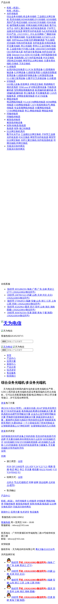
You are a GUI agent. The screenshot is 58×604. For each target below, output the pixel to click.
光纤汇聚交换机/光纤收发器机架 (30, 28)
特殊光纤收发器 (24, 43)
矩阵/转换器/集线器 (16, 125)
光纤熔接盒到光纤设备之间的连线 (18, 436)
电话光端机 (22, 22)
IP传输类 (11, 81)
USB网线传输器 (22, 105)
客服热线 (5, 522)
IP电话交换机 (36, 84)
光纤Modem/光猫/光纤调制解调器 (28, 40)
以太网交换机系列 (16, 131)
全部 (3, 451)
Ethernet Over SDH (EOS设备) (26, 55)
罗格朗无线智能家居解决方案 (20, 417)
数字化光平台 (13, 134)
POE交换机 (48, 58)
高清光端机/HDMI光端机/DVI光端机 (28, 19)
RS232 (42, 469)
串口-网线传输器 (33, 111)
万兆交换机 (24, 63)
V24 (9, 472)
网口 (17, 469)
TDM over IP (25, 87)
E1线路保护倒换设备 (26, 75)
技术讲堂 (11, 370)
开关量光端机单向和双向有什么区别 (24, 439)
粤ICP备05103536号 (45, 549)
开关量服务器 (42, 93)
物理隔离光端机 (17, 25)
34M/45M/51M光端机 (45, 49)
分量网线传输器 (43, 108)
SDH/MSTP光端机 (37, 22)
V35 (55, 469)
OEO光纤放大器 (15, 52)
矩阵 (16, 128)
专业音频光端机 (34, 37)
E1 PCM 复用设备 (34, 69)
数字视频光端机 (17, 37)
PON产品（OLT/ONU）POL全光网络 (25, 34)
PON (9, 466)
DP (13, 466)
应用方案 (11, 361)
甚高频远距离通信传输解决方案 (37, 411)
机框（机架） (13, 7)
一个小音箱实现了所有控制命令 (39, 423)
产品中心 (11, 358)
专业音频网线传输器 (24, 108)
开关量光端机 (13, 46)
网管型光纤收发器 (32, 31)
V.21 (45, 466)
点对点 (10, 482)
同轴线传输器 (13, 116)
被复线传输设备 (15, 122)
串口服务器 (29, 93)
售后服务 (11, 373)
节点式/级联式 (21, 482)
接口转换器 (24, 128)
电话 (12, 469)
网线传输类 (12, 99)
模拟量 (35, 469)
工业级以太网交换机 (31, 134)
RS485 (49, 469)
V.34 (36, 466)
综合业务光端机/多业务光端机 (22, 16)
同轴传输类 (12, 113)
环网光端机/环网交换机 (37, 25)
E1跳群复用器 (33, 72)
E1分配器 (51, 78)
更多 (3, 403)
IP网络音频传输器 (25, 96)
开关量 (28, 469)
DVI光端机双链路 (29, 442)
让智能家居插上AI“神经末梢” (15, 426)
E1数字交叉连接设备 (36, 78)
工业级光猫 (15, 49)
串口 (22, 469)
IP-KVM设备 (41, 96)
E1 (19, 472)
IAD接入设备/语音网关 (18, 84)
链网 (36, 482)
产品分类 (11, 367)
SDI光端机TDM (11, 442)
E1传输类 (11, 66)
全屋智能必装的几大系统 (43, 426)
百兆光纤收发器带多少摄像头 (33, 445)
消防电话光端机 (15, 60)
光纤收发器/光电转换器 (44, 43)
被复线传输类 (13, 119)
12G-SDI (29, 466)
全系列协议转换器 (16, 69)
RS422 (14, 472)
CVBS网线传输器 (15, 111)
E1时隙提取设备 (45, 75)
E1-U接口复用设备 (16, 78)
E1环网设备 (20, 72)
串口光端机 (26, 46)
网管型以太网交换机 (33, 60)
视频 (50, 466)
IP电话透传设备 (39, 87)
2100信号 (19, 466)
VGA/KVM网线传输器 (34, 102)
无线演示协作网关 (16, 146)
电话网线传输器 (15, 102)
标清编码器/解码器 (44, 90)
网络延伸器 (47, 111)
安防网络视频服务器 (24, 90)
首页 (9, 355)
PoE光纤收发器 (49, 31)
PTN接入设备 (28, 49)
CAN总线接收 (11, 445)
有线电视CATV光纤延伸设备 (28, 58)
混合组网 (43, 482)
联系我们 (11, 376)
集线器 (10, 128)
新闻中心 (11, 364)
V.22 (41, 466)
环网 (3, 456)
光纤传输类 (12, 13)
